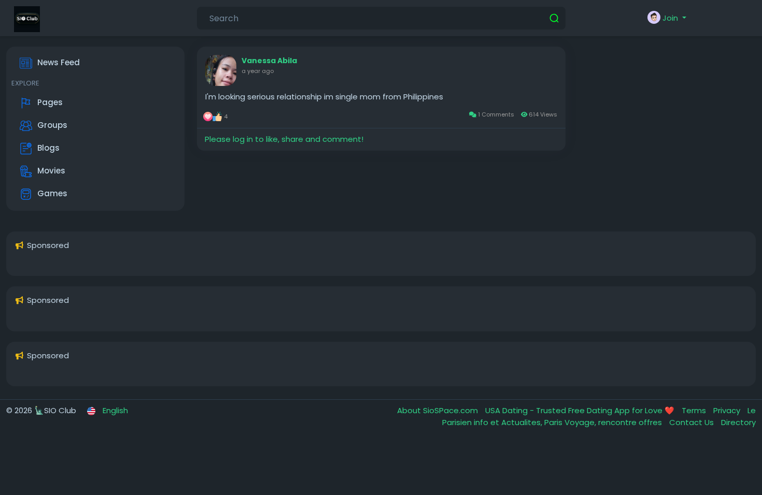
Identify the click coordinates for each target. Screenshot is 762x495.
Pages (50, 102)
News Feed (58, 62)
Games (52, 193)
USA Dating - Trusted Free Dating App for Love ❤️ (580, 410)
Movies (51, 170)
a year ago (258, 71)
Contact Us (692, 422)
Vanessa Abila (269, 60)
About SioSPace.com (438, 410)
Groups (52, 125)
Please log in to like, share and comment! (284, 139)
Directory (738, 422)
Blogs (48, 147)
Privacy (727, 410)
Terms (695, 410)
